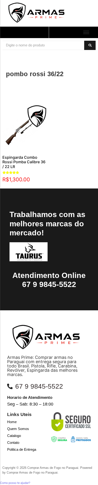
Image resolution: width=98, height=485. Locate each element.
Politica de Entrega (21, 449)
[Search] (90, 45)
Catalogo (14, 436)
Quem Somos (18, 429)
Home (12, 422)
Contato (13, 442)
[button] (15, 483)
